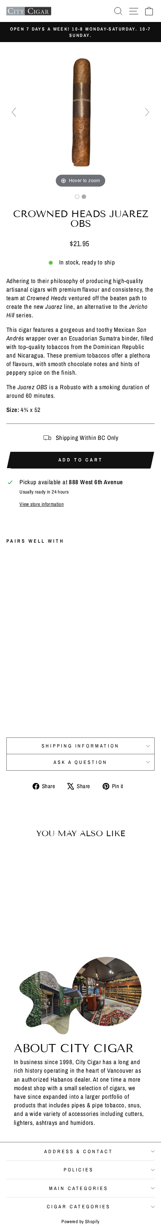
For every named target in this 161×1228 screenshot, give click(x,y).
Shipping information (81, 745)
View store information (41, 504)
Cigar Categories (78, 1206)
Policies (79, 1169)
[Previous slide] (13, 112)
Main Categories (79, 1188)
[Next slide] (147, 112)
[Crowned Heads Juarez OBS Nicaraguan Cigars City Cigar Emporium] (77, 196)
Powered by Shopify (80, 1221)
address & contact (78, 1151)
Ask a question (80, 762)
